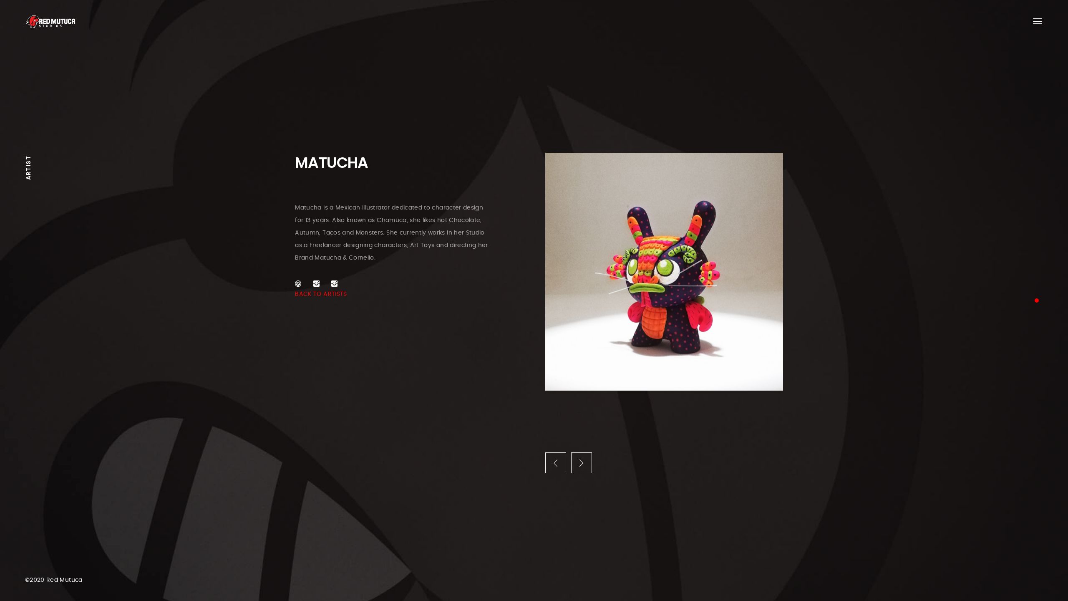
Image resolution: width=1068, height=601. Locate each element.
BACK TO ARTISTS (321, 294)
